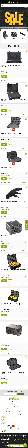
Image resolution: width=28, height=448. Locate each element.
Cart (25, 7)
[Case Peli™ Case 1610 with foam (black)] (14, 127)
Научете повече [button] (5, 442)
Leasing (10, 110)
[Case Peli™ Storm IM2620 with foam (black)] (14, 333)
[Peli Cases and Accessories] (14, 2)
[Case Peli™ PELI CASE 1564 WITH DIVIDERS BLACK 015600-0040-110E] (14, 265)
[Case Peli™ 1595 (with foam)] (14, 161)
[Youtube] (4, 431)
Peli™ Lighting (23, 38)
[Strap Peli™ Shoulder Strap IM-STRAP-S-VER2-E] (14, 197)
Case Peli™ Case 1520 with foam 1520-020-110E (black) (13, 100)
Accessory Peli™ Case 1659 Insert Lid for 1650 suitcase (12, 65)
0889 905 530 (15, 406)
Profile (26, 1)
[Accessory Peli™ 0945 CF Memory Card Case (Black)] (14, 367)
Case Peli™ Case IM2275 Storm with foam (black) (13, 235)
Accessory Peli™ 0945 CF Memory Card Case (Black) (12, 372)
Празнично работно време (18, 446)
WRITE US (15, 404)
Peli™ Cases (5, 38)
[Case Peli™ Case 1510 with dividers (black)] (14, 299)
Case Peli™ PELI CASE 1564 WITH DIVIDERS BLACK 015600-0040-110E (13, 270)
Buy (5, 76)
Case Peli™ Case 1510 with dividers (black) (12, 304)
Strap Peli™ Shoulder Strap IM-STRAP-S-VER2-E (13, 201)
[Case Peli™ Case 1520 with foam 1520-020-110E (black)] (14, 94)
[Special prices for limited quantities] (13, 129)
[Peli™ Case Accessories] (14, 34)
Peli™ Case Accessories (14, 39)
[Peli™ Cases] (5, 34)
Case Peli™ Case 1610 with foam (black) (11, 133)
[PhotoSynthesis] (14, 400)
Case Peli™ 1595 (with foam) (8, 167)
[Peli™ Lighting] (23, 34)
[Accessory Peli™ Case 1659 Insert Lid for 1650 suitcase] (14, 60)
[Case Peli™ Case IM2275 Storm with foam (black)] (14, 231)
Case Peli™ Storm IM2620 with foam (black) (12, 338)
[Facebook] (18, 429)
